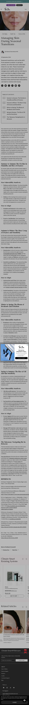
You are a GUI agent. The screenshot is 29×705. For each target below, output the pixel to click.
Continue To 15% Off (21, 358)
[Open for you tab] (24, 700)
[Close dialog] (27, 345)
